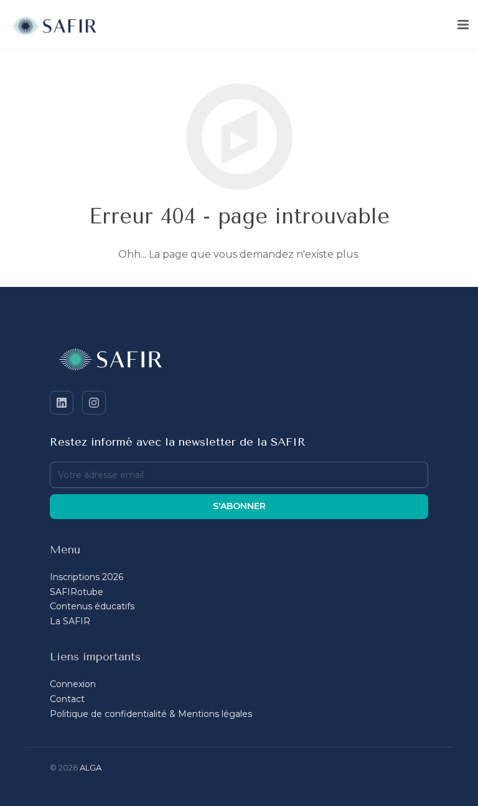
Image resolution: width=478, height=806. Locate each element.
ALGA (90, 767)
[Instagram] (94, 403)
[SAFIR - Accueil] (239, 362)
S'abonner (239, 506)
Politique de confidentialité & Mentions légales (151, 713)
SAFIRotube (76, 591)
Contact (67, 699)
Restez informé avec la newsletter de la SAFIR (178, 442)
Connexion (73, 684)
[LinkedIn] (61, 403)
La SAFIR (70, 621)
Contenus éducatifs (92, 606)
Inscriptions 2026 (86, 577)
